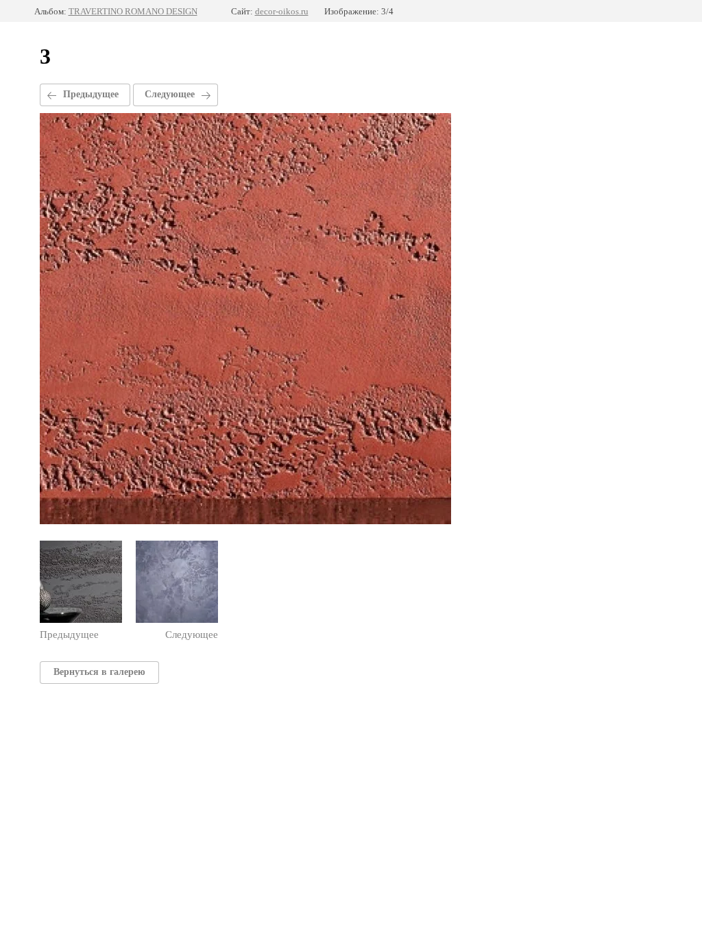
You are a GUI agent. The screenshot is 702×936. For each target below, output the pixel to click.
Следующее (170, 94)
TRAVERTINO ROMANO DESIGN (133, 11)
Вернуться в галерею (99, 672)
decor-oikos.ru (281, 11)
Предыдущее (91, 94)
